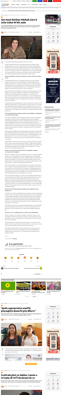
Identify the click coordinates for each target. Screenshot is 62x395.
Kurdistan (3, 289)
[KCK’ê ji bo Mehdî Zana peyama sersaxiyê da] (8, 286)
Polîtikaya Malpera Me (20, 248)
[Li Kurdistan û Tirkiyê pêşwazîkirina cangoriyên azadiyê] (38, 286)
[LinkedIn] (58, 41)
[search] (57, 5)
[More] (2, 81)
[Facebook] (48, 33)
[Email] (2, 74)
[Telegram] (48, 41)
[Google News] (53, 41)
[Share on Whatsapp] (2, 70)
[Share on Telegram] (2, 72)
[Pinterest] (58, 33)
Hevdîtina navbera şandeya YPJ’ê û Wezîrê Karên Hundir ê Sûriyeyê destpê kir (21, 10)
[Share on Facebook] (2, 65)
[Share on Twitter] (2, 67)
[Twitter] (53, 33)
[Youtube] (53, 37)
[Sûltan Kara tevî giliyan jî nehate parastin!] (54, 286)
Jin (47, 289)
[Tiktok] (58, 37)
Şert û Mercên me (36, 248)
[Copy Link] (2, 77)
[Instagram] (48, 37)
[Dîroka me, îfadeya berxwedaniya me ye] (23, 286)
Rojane (18, 289)
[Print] (2, 79)
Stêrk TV (5, 32)
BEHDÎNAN (15, 238)
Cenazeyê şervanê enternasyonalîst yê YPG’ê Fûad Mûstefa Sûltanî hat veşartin (53, 126)
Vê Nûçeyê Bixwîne (31, 363)
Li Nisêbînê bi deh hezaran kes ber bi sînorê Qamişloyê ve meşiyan (52, 110)
